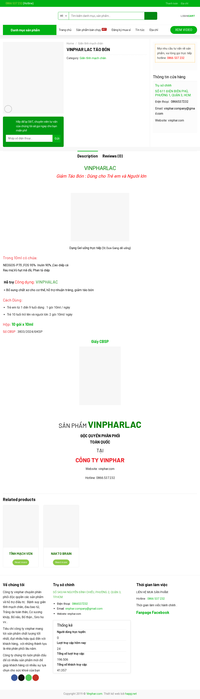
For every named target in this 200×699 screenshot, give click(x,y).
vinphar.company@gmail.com (84, 608)
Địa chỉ (184, 3)
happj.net (131, 693)
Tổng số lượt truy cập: (71, 653)
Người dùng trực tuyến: (71, 632)
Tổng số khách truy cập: (72, 664)
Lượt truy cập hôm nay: (71, 643)
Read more (21, 562)
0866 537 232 (14, 3)
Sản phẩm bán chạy (88, 29)
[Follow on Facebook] (191, 3)
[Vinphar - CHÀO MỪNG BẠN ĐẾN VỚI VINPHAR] (27, 15)
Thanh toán (172, 3)
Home (70, 43)
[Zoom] (8, 109)
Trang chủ (65, 29)
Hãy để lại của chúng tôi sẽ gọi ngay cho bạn (36, 126)
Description (87, 156)
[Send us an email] (195, 3)
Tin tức (140, 29)
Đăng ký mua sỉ (121, 29)
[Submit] (151, 16)
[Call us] (28, 677)
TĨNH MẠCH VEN (20, 553)
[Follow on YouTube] (35, 677)
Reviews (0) (113, 156)
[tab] (87, 156)
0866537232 (179, 101)
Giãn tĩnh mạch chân (90, 43)
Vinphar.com (94, 693)
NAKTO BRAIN (61, 553)
